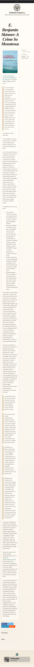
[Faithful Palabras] (17, 7)
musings (23, 56)
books (22, 58)
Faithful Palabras (17, 13)
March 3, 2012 (26, 51)
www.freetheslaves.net (9, 560)
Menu (17, 1)
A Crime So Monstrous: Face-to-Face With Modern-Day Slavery (10, 78)
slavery (26, 58)
